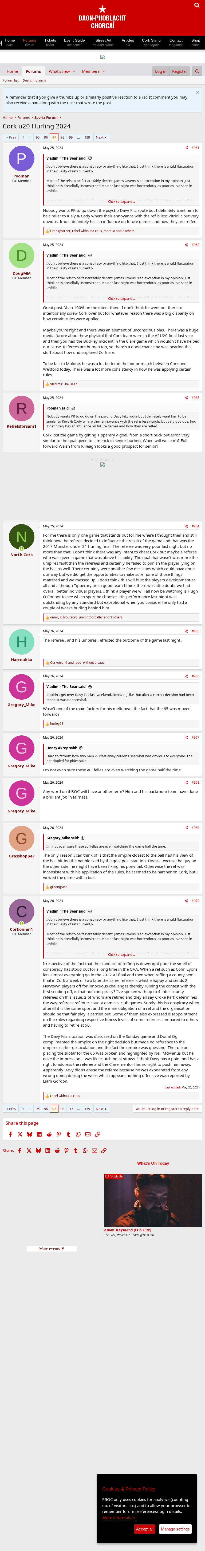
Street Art (103, 42)
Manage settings (175, 1529)
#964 (195, 526)
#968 (195, 782)
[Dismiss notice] (197, 93)
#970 (195, 900)
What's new (59, 71)
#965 (195, 631)
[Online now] (21, 548)
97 (54, 137)
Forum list (11, 80)
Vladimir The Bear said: (66, 158)
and (77, 663)
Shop (195, 42)
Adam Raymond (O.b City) (127, 1230)
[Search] (197, 71)
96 (46, 137)
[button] (74, 71)
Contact (176, 42)
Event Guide (74, 42)
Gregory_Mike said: (62, 838)
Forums (29, 42)
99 (71, 137)
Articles (128, 42)
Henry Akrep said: (61, 748)
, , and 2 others (92, 231)
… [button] (30, 137)
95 (38, 137)
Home (10, 42)
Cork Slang (151, 42)
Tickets (50, 42)
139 (87, 137)
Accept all (144, 1529)
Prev (12, 137)
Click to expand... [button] (121, 201)
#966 (195, 676)
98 (62, 137)
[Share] (186, 148)
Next (100, 137)
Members (91, 71)
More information (118, 1517)
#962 (195, 244)
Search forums (34, 80)
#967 (195, 737)
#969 (195, 827)
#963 (195, 397)
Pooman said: (58, 408)
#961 (195, 147)
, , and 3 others (86, 617)
